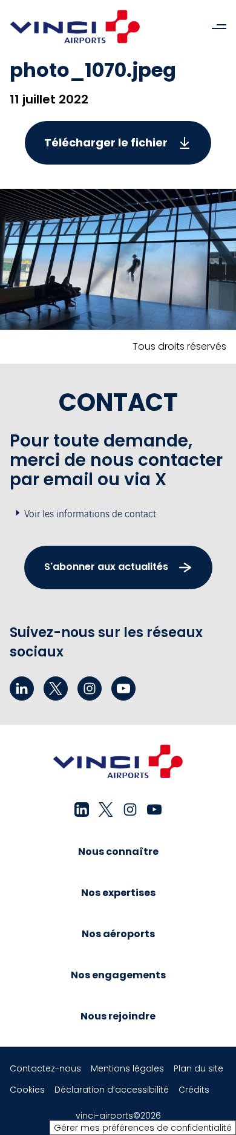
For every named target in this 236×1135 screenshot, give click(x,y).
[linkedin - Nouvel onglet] (22, 688)
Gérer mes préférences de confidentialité (143, 1128)
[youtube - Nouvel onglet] (123, 688)
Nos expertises (118, 893)
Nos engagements (118, 975)
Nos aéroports (118, 934)
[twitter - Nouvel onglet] (56, 688)
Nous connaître (118, 852)
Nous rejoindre (118, 1016)
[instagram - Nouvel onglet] (89, 688)
